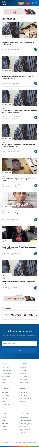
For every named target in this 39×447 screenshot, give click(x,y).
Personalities (24, 418)
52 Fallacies (5, 395)
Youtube (4, 430)
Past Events (23, 395)
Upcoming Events (25, 398)
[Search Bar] (32, 3)
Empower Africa (25, 430)
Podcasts (6, 370)
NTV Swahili (23, 370)
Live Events (23, 392)
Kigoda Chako (24, 382)
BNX (3, 407)
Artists (4, 401)
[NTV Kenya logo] (4, 3)
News (3, 40)
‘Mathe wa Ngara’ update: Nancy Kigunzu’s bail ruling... (18, 282)
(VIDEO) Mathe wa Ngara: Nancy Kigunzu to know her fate (19, 179)
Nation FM (23, 367)
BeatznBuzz (6, 404)
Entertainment (6, 376)
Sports (4, 379)
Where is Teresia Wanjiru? (11, 213)
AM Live (4, 398)
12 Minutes (5, 392)
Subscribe (20, 350)
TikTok (4, 418)
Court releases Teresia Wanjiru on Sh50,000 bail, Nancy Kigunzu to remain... (19, 111)
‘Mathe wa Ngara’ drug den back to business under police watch (17, 77)
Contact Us (23, 433)
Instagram (5, 424)
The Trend (23, 379)
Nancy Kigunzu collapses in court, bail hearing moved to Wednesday (18, 145)
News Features (24, 376)
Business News (7, 373)
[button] (35, 3)
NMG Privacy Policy (26, 424)
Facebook (5, 427)
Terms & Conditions (26, 421)
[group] (5, 315)
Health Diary (24, 373)
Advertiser (23, 401)
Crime (3, 278)
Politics (4, 382)
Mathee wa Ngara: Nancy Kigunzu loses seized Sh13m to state (18, 43)
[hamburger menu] (36, 3)
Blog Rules (23, 427)
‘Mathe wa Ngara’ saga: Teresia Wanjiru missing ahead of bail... (19, 248)
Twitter (4, 421)
